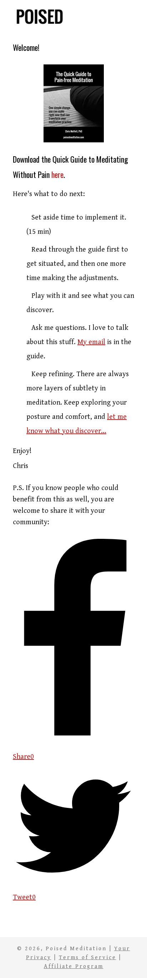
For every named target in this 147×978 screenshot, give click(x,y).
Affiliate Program (73, 966)
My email (91, 342)
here (57, 174)
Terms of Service (87, 957)
